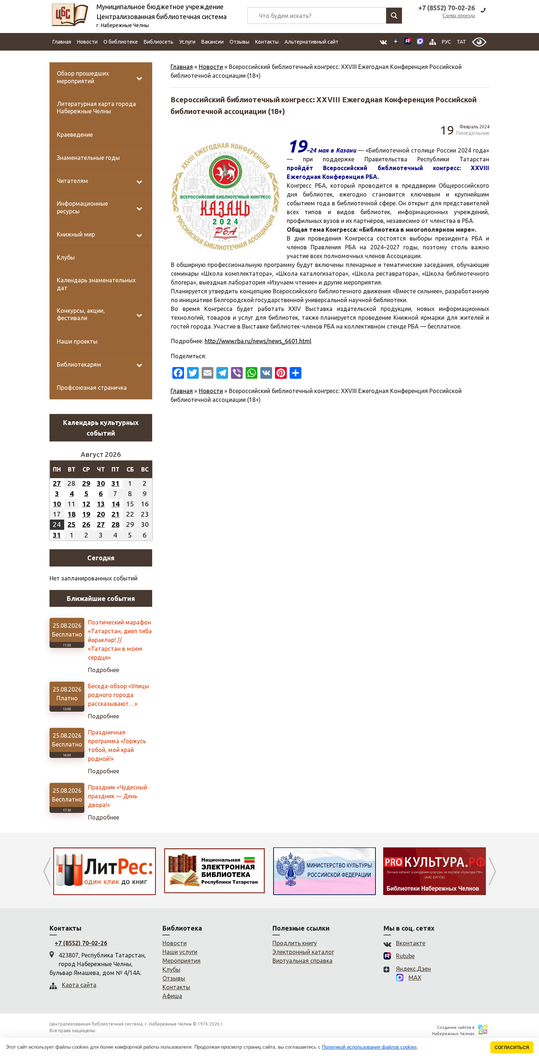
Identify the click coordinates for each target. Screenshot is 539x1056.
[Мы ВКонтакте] (383, 42)
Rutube (405, 956)
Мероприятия (181, 960)
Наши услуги (179, 952)
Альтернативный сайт (311, 42)
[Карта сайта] (432, 42)
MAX (414, 977)
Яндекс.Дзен (413, 968)
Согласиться (512, 1047)
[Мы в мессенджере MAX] (420, 42)
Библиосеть (158, 42)
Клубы (171, 969)
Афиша (172, 996)
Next (492, 871)
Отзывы (239, 42)
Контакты (267, 42)
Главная (61, 42)
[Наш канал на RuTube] (408, 42)
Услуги (187, 42)
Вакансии (212, 42)
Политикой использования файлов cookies (369, 1047)
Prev (46, 871)
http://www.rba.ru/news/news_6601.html (258, 341)
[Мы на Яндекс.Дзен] (396, 42)
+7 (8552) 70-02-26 (81, 943)
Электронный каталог (303, 952)
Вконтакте (410, 943)
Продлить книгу (294, 943)
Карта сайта (79, 985)
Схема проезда (459, 15)
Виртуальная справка (302, 960)
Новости (87, 42)
